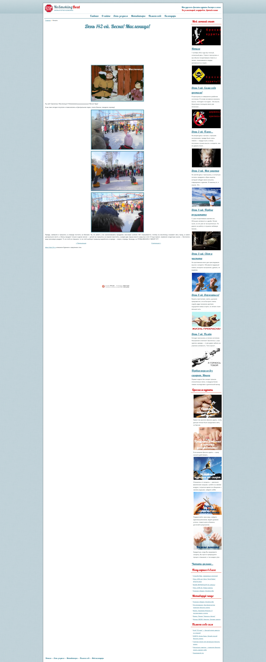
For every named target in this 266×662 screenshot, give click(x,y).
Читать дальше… (202, 564)
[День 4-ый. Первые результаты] (207, 197)
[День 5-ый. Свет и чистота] (207, 241)
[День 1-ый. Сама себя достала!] (207, 75)
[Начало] (207, 36)
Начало (196, 48)
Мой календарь (98, 658)
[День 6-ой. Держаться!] (207, 282)
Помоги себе (154, 15)
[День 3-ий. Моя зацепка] (207, 158)
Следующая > (156, 243)
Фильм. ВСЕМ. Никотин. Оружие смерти (206, 619)
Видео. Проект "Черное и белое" (204, 616)
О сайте (106, 15)
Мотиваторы (138, 15)
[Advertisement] (117, 47)
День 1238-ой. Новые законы (203, 588)
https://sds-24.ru (50, 247)
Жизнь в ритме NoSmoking (63, 10)
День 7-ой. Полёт (202, 334)
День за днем (120, 15)
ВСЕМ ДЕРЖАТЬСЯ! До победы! (204, 585)
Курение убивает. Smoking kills (203, 591)
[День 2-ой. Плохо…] (207, 119)
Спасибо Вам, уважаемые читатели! (205, 576)
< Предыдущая (81, 243)
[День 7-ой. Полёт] (207, 322)
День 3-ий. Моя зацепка (205, 170)
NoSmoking (67, 7)
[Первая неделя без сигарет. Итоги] (207, 358)
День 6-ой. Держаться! (205, 295)
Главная (94, 15)
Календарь (170, 15)
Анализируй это (198, 653)
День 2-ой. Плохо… (202, 131)
